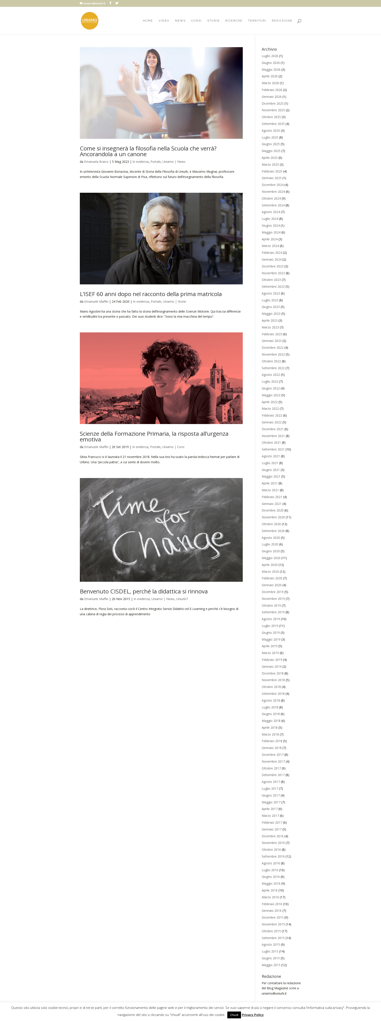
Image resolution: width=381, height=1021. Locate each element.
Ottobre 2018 (271, 687)
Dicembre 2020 (273, 510)
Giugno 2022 (271, 388)
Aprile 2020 (270, 565)
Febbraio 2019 (272, 660)
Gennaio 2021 (272, 504)
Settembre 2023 (273, 286)
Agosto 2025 (271, 130)
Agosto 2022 (271, 374)
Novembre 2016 (273, 843)
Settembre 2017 (273, 775)
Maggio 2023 (271, 313)
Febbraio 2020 (272, 578)
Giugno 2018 (271, 714)
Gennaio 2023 (272, 341)
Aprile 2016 (270, 890)
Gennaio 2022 (272, 422)
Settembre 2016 (273, 856)
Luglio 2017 (270, 788)
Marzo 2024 (270, 246)
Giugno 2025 (271, 144)
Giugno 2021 (271, 470)
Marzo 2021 (270, 490)
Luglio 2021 (270, 463)
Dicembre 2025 (273, 103)
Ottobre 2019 (271, 605)
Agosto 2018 (271, 700)
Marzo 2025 (270, 164)
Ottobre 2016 (271, 849)
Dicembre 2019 (273, 592)
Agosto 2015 (271, 944)
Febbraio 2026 (272, 90)
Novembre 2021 (273, 436)
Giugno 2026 (271, 63)
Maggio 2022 (271, 395)
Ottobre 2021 (271, 442)
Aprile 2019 (270, 646)
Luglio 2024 (270, 219)
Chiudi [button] (234, 1015)
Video (164, 20)
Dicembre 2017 (273, 754)
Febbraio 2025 (272, 171)
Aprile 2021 (270, 483)
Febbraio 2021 (272, 497)
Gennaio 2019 (272, 666)
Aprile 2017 (270, 809)
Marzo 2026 (270, 83)
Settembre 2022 (273, 368)
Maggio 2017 (271, 802)
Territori (257, 20)
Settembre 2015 (273, 938)
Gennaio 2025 (272, 178)
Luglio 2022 (270, 381)
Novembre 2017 (273, 761)
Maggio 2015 (271, 965)
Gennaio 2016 (272, 910)
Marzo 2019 (270, 653)
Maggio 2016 (271, 883)
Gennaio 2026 (272, 97)
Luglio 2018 (270, 707)
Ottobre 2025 (271, 117)
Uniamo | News (173, 161)
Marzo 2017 (270, 815)
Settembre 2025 (273, 124)
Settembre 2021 (273, 449)
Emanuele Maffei (96, 301)
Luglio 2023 (270, 300)
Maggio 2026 (271, 69)
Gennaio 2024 (272, 259)
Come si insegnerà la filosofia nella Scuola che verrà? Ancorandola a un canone (148, 151)
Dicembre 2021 (273, 429)
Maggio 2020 (271, 558)
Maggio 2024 (271, 232)
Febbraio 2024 (272, 252)
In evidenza (141, 161)
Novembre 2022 (273, 354)
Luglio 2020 (270, 544)
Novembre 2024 (273, 191)
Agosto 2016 (271, 863)
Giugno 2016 (271, 877)
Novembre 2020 (273, 517)
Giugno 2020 (271, 551)
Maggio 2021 (271, 476)
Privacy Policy (253, 1014)
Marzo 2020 (270, 571)
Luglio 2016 (270, 870)
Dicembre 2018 (273, 673)
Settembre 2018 (273, 693)
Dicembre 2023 (273, 266)
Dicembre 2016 (273, 836)
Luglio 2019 (270, 626)
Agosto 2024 (271, 212)
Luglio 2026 (270, 56)
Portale (155, 161)
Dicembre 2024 (273, 185)
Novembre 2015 (273, 924)
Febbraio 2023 (272, 334)
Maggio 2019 (271, 639)
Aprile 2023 (270, 320)
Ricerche (234, 20)
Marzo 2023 (270, 327)
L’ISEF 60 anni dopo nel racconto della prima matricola (151, 294)
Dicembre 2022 (273, 347)
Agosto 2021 (271, 456)
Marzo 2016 (270, 897)
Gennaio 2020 (272, 585)
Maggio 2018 (271, 721)
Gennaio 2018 (272, 748)
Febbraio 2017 (272, 822)
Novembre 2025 (273, 110)
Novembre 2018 (273, 680)
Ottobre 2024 (271, 198)
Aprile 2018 (270, 727)
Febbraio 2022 (272, 415)
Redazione (282, 20)
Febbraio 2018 (272, 741)
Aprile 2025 (270, 158)
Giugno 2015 (271, 958)
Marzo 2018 (270, 734)
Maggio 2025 (271, 151)
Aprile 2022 (270, 402)
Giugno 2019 (271, 632)
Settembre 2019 (273, 612)
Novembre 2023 (273, 273)
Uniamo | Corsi (173, 447)
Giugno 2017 (271, 795)
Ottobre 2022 (271, 361)
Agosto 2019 (271, 619)
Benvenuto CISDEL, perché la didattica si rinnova (144, 591)
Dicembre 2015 (273, 917)
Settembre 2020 (273, 531)
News (180, 20)
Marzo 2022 (270, 408)
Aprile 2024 (270, 239)
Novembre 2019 (273, 599)
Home (148, 20)
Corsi (196, 20)
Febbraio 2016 (272, 904)
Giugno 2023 (271, 307)
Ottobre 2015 (271, 931)
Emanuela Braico (96, 161)
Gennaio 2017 (272, 829)
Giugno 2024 (271, 225)
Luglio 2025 (270, 137)
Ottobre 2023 (271, 280)
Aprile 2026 (270, 76)
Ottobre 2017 (271, 768)
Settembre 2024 (273, 205)
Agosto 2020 (271, 538)
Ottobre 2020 (271, 524)
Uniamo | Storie (174, 301)
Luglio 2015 (270, 951)
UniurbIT (182, 599)
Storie (213, 20)
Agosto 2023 (271, 293)
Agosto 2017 (271, 782)
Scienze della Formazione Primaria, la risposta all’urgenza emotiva (154, 436)
